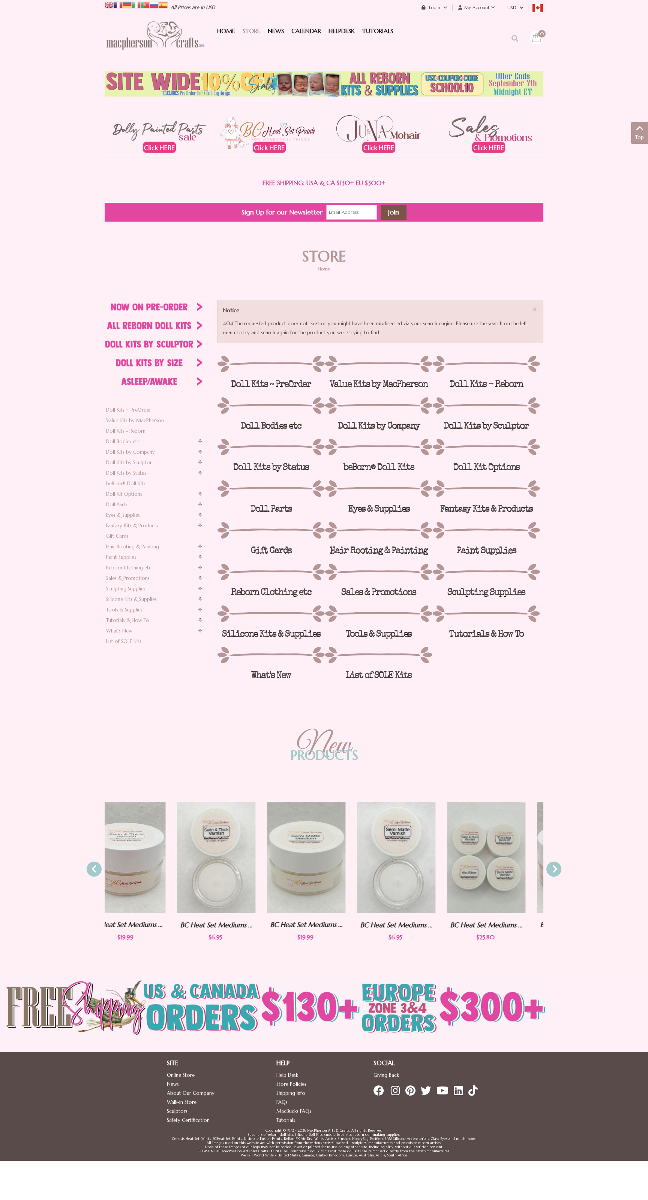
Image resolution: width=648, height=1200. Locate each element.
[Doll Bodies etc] (271, 405)
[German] (127, 4)
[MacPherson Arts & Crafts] (155, 43)
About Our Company (190, 1093)
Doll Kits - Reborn (126, 431)
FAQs (282, 1102)
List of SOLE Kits (123, 641)
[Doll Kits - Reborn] (486, 364)
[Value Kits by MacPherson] (378, 364)
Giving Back (386, 1075)
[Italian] (136, 4)
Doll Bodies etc (123, 441)
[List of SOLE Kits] (378, 655)
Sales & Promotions (128, 578)
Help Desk (287, 1075)
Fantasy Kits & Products (132, 525)
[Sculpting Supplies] (486, 572)
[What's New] (271, 655)
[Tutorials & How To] (486, 614)
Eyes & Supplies (123, 515)
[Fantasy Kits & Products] (486, 488)
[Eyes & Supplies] (378, 488)
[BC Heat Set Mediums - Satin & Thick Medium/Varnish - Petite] (144, 857)
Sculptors (177, 1111)
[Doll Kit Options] (486, 447)
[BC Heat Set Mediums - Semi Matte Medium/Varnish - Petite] (324, 857)
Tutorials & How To (127, 620)
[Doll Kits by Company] (378, 405)
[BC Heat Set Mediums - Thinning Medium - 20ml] (504, 857)
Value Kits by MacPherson (135, 420)
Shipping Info (290, 1093)
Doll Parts (117, 504)
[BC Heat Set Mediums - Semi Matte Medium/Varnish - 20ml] (234, 857)
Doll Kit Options (124, 494)
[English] (109, 4)
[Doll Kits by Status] (271, 447)
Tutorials (285, 1120)
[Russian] (154, 4)
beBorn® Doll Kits (126, 483)
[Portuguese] (145, 4)
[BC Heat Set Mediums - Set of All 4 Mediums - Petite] (414, 857)
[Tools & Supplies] (378, 614)
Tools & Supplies (124, 610)
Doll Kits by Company (130, 452)
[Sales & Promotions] (378, 572)
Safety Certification (188, 1120)
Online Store (181, 1075)
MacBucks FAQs (293, 1111)
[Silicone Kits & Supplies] (271, 614)
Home (324, 269)
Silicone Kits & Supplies (131, 599)
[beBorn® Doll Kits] (378, 447)
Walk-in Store (181, 1102)
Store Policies (291, 1084)
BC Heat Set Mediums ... (144, 925)
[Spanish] (163, 4)
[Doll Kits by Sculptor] (486, 405)
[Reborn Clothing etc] (271, 572)
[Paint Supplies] (486, 530)
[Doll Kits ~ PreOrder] (271, 364)
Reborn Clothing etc (129, 568)
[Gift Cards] (271, 530)
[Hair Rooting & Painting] (378, 530)
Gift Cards (117, 536)
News (173, 1084)
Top (639, 137)
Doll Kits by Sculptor (129, 462)
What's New (119, 631)
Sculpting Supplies (126, 589)
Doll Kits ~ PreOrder (128, 410)
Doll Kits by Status (126, 473)
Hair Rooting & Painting (132, 546)
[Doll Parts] (271, 488)
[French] (118, 4)
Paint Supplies (121, 557)
